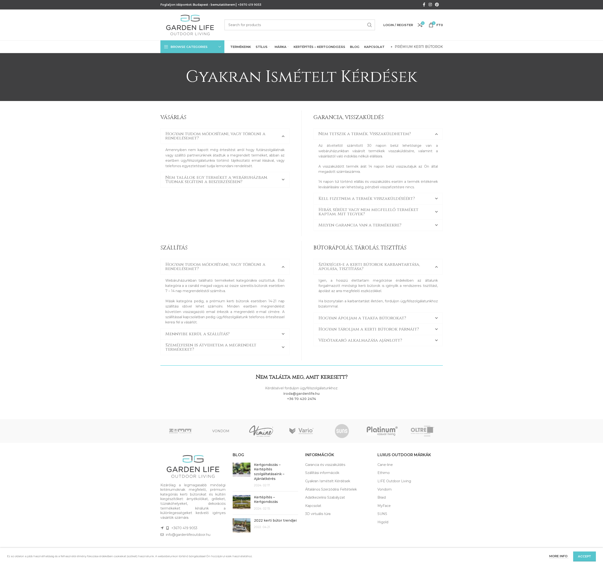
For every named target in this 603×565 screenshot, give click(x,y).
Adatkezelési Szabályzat (325, 497)
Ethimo (383, 473)
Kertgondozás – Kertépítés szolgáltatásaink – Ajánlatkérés (269, 472)
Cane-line (385, 465)
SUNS (382, 514)
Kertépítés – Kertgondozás (266, 499)
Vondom (384, 489)
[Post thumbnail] (241, 475)
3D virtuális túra (318, 514)
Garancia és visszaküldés (325, 465)
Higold (382, 522)
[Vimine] (261, 431)
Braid (381, 497)
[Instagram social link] (430, 4)
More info (558, 556)
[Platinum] (382, 431)
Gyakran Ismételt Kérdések (327, 481)
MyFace (384, 506)
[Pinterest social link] (436, 4)
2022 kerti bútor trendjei (275, 520)
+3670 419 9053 (249, 4)
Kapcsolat (313, 506)
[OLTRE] (422, 431)
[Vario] (301, 431)
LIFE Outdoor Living (394, 481)
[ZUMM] (180, 431)
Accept (584, 556)
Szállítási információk (322, 473)
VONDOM (220, 431)
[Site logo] (190, 25)
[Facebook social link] (424, 4)
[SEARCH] (369, 24)
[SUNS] (342, 431)
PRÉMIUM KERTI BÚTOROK (419, 47)
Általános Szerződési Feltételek (331, 489)
